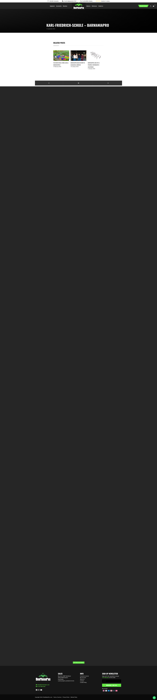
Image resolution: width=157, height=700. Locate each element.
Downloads (61, 679)
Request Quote (143, 6)
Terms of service (57, 697)
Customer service (84, 676)
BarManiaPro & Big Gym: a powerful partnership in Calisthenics (94, 65)
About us (82, 679)
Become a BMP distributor (64, 676)
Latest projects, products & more (66, 680)
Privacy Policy (66, 697)
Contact (82, 680)
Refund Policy (74, 697)
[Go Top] (154, 693)
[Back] (78, 83)
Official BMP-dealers (63, 677)
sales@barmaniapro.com (43, 684)
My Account (83, 677)
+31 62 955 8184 (41, 686)
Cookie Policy (83, 682)
